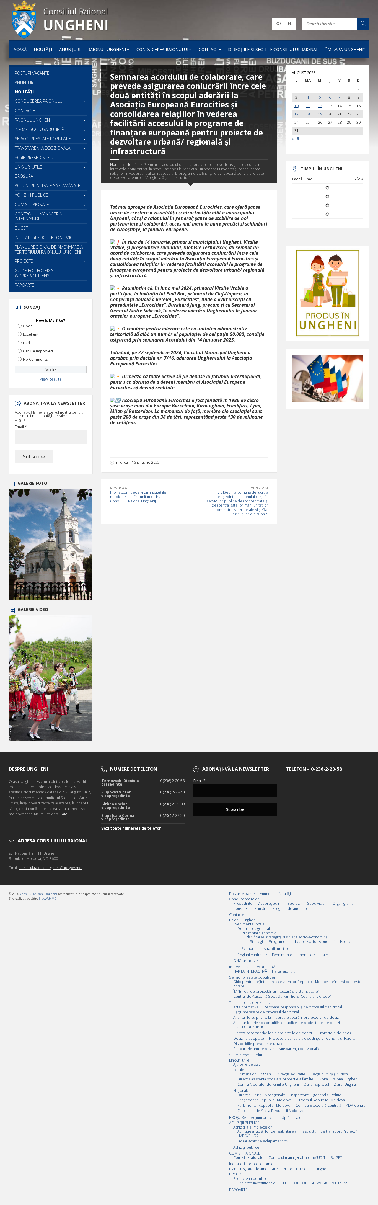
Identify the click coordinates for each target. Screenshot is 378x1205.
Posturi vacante (32, 73)
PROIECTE (24, 261)
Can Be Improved (38, 351)
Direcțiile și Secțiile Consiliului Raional (273, 49)
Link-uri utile (28, 167)
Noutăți (43, 49)
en (290, 23)
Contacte (210, 49)
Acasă (20, 49)
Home (115, 164)
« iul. (296, 139)
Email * (21, 427)
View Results (50, 379)
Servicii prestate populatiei (43, 138)
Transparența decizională (42, 148)
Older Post (259, 488)
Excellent (30, 334)
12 (320, 106)
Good (28, 326)
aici (65, 814)
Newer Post (119, 488)
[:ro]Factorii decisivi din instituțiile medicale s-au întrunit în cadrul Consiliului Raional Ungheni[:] (138, 496)
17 (296, 114)
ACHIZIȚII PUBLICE (31, 195)
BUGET (21, 228)
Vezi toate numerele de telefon (131, 828)
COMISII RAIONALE (32, 204)
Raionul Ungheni (106, 49)
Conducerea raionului (162, 49)
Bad (26, 342)
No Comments (35, 359)
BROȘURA (24, 176)
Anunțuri (69, 49)
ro (278, 23)
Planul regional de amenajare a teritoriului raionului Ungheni (49, 249)
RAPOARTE (24, 285)
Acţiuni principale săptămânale (47, 185)
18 (308, 114)
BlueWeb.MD (47, 899)
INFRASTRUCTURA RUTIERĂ (39, 129)
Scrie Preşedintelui (35, 157)
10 (296, 106)
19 (320, 114)
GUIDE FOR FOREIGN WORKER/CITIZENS (34, 273)
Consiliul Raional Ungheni (38, 894)
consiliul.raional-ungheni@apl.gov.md (50, 867)
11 (308, 106)
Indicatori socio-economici (44, 237)
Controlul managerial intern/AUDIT (39, 216)
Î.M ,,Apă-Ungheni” (345, 49)
